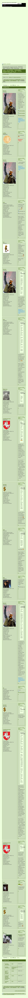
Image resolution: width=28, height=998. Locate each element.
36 (10, 85)
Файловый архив (6, 71)
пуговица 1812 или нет (7, 967)
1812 (19, 80)
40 (15, 85)
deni (4, 202)
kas (4, 242)
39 (14, 85)
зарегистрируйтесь (17, 77)
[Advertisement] (14, 21)
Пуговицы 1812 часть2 (7, 964)
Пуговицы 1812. (6, 982)
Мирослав (5, 389)
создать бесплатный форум (20, 990)
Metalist (4, 90)
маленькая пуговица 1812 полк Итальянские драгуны (7, 977)
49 (17, 85)
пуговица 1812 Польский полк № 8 (6, 972)
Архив (13, 970)
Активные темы (6, 74)
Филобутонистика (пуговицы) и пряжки (15, 967)
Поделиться (20, 89)
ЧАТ (16, 71)
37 (11, 85)
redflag (4, 133)
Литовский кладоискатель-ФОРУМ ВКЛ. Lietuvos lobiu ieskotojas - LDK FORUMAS (13, 80)
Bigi (4, 577)
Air (3, 932)
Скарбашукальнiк (6, 418)
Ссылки (12, 71)
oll (3, 688)
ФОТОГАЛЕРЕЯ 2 (17, 70)
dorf (4, 882)
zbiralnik (4, 484)
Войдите (10, 77)
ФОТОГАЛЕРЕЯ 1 (10, 70)
